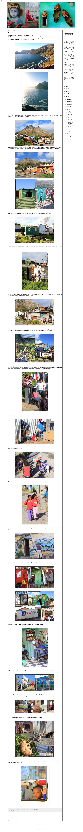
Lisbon (65, 64)
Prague (72, 72)
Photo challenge (66, 70)
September (69, 104)
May (68, 111)
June (68, 109)
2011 (67, 98)
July (67, 107)
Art (69, 43)
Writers (71, 82)
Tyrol (73, 79)
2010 (67, 138)
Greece (65, 61)
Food (68, 58)
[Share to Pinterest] (37, 809)
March (68, 133)
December (69, 99)
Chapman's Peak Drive (30, 39)
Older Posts (59, 815)
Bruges (73, 48)
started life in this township (37, 717)
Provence (66, 73)
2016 (67, 89)
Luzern (65, 65)
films (65, 58)
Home (35, 815)
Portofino (72, 70)
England (71, 57)
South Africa (18, 810)
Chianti (70, 51)
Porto (70, 70)
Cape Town (13, 810)
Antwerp (72, 42)
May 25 (69, 114)
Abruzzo (65, 41)
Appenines (65, 43)
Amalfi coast (71, 41)
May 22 (69, 115)
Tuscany (71, 79)
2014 (67, 93)
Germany (69, 59)
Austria (72, 43)
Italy (68, 62)
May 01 (69, 129)
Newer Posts (10, 815)
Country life (71, 54)
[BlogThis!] (34, 809)
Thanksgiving (71, 78)
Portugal (66, 72)
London (72, 64)
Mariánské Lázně (71, 65)
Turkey (68, 79)
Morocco (72, 67)
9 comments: (28, 809)
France (72, 58)
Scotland (72, 74)
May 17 (69, 117)
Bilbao (65, 48)
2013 (67, 94)
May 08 (69, 126)
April (68, 131)
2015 (67, 91)
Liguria (73, 62)
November (69, 101)
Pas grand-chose (23, 7)
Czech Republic (71, 55)
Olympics (69, 69)
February (68, 135)
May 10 (69, 120)
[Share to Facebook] (36, 809)
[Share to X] (35, 809)
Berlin (73, 47)
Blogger (46, 828)
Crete (65, 55)
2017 (67, 88)
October (68, 102)
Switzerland (66, 78)
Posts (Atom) (15, 817)
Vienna (65, 82)
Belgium (65, 47)
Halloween (69, 61)
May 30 (69, 112)
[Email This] (33, 809)
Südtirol (72, 77)
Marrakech (72, 66)
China (73, 51)
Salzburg (72, 73)
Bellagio (70, 47)
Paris (73, 69)
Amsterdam (66, 42)
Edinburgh (66, 56)
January (68, 136)
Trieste (65, 79)
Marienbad (65, 66)
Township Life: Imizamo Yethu (16, 33)
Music (65, 69)
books (68, 48)
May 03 (69, 128)
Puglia (70, 73)
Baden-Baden (66, 44)
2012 (67, 96)
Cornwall (65, 54)
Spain (65, 77)
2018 (67, 86)
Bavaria (69, 46)
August (68, 106)
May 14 (69, 119)
